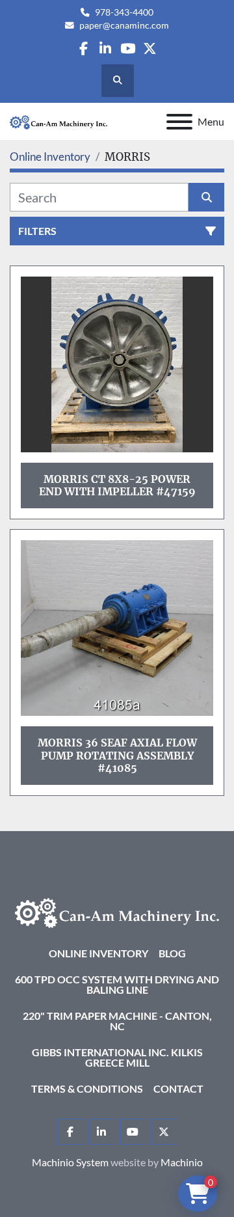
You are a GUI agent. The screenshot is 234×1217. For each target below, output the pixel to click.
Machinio (182, 1162)
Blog (172, 953)
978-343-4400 (124, 12)
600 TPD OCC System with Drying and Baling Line (117, 984)
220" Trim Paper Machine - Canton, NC (117, 1020)
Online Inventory (98, 953)
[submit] (206, 197)
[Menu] (179, 122)
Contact (178, 1088)
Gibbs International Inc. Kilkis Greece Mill (117, 1057)
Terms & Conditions (87, 1088)
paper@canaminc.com (124, 25)
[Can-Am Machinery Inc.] (117, 911)
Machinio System (70, 1162)
